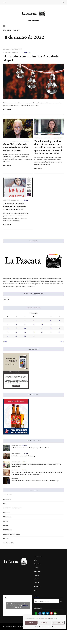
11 (42, 324)
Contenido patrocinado (12, 508)
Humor (26, 200)
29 (16, 336)
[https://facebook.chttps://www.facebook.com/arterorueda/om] (8, 299)
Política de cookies (39, 626)
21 (7, 332)
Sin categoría (8, 543)
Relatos (6, 538)
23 (25, 332)
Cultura (26, 141)
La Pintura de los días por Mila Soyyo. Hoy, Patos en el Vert (30, 448)
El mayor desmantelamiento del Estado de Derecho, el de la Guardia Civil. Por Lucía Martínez (36, 465)
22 (16, 332)
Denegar (44, 623)
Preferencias (58, 623)
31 (33, 336)
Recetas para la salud (11, 534)
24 (33, 332)
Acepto (31, 623)
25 (42, 332)
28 (7, 336)
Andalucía (7, 499)
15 (16, 328)
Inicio (35, 560)
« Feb (5, 342)
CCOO (5, 503)
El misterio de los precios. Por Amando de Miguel (30, 58)
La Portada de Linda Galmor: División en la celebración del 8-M (14, 206)
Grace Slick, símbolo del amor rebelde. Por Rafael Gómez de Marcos (15, 147)
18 (42, 328)
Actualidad (27, 52)
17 (33, 328)
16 (25, 328)
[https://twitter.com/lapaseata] (5, 299)
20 (59, 328)
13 (59, 324)
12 (51, 324)
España (26, 453)
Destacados (58, 138)
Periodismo (7, 530)
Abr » (62, 342)
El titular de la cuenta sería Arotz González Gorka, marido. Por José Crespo (35, 480)
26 (51, 332)
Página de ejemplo (49, 626)
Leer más (6, 109)
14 (7, 328)
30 (25, 336)
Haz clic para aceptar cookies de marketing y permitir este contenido (17, 605)
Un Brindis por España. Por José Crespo (24, 456)
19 (51, 328)
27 (59, 332)
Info (35, 590)
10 (33, 324)
